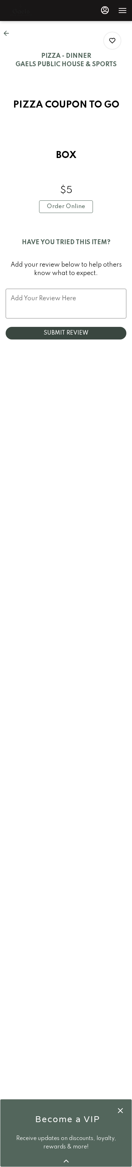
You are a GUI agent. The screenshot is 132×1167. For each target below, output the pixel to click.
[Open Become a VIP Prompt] (66, 1161)
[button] (8, 33)
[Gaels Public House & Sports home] (37, 10)
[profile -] (105, 10)
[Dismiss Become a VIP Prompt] (120, 1110)
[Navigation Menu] (122, 10)
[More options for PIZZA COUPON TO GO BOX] (112, 40)
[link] (66, 206)
